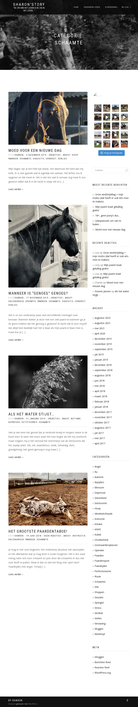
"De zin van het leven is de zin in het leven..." (29, 9)
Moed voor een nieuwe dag (35, 150)
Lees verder (14, 189)
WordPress (33, 704)
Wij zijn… (126, 7)
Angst (66, 155)
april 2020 (100, 333)
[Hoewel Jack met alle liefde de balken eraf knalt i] (106, 108)
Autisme (76, 418)
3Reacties (55, 155)
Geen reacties (52, 536)
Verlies (62, 159)
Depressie (14, 422)
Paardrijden (101, 566)
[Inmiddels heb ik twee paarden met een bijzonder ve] (115, 117)
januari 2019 (101, 359)
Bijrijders (99, 482)
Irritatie (98, 524)
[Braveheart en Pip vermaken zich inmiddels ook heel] (106, 144)
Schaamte (25, 159)
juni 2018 (100, 380)
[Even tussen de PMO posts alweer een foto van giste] (97, 108)
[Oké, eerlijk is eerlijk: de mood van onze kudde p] (124, 117)
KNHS (98, 529)
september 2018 (103, 370)
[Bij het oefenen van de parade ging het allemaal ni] (106, 135)
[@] (102, 97)
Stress (98, 607)
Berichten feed (103, 662)
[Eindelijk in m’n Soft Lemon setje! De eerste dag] (97, 117)
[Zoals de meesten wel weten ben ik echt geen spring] (124, 135)
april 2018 (100, 391)
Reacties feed (102, 667)
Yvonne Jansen (103, 291)
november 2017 (103, 417)
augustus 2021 (103, 323)
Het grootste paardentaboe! (37, 531)
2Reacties (57, 298)
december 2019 (103, 338)
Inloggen (99, 657)
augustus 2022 (103, 317)
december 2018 (103, 364)
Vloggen (99, 628)
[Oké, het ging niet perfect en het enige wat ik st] (115, 108)
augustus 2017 (103, 427)
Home (76, 7)
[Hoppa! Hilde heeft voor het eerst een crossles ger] (124, 108)
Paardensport (102, 560)
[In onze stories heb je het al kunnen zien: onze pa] (124, 144)
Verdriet (51, 159)
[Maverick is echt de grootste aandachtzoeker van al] (115, 135)
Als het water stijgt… (31, 414)
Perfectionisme (103, 571)
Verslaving (100, 623)
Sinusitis (38, 159)
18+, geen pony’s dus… (107, 215)
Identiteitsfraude (103, 513)
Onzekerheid (16, 301)
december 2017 (103, 412)
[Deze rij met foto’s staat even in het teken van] (115, 144)
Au (96, 471)
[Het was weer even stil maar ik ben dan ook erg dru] (124, 126)
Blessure (99, 487)
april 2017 (100, 443)
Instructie (79, 536)
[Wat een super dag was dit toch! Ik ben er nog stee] (97, 135)
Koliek (98, 534)
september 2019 (103, 349)
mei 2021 (100, 328)
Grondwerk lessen (92, 7)
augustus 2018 (103, 375)
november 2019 (103, 344)
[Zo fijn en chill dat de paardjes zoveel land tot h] (97, 144)
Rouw (98, 576)
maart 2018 (101, 396)
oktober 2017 (102, 422)
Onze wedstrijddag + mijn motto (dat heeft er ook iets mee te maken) (111, 198)
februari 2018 (102, 401)
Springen (99, 602)
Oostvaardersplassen (106, 545)
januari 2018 (101, 406)
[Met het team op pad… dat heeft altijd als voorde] (115, 126)
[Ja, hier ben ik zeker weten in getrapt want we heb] (106, 117)
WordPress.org (103, 672)
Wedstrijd (100, 634)
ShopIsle (12, 704)
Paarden (13, 159)
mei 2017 (100, 438)
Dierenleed (100, 498)
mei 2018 (100, 385)
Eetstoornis (29, 422)
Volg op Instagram (113, 152)
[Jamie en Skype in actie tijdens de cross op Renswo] (97, 126)
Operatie (30, 301)
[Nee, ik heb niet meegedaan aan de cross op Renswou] (106, 126)
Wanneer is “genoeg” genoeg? (38, 293)
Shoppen (99, 592)
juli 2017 (99, 433)
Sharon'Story (29, 5)
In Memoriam (111, 7)
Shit (97, 586)
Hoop (75, 155)
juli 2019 (99, 354)
